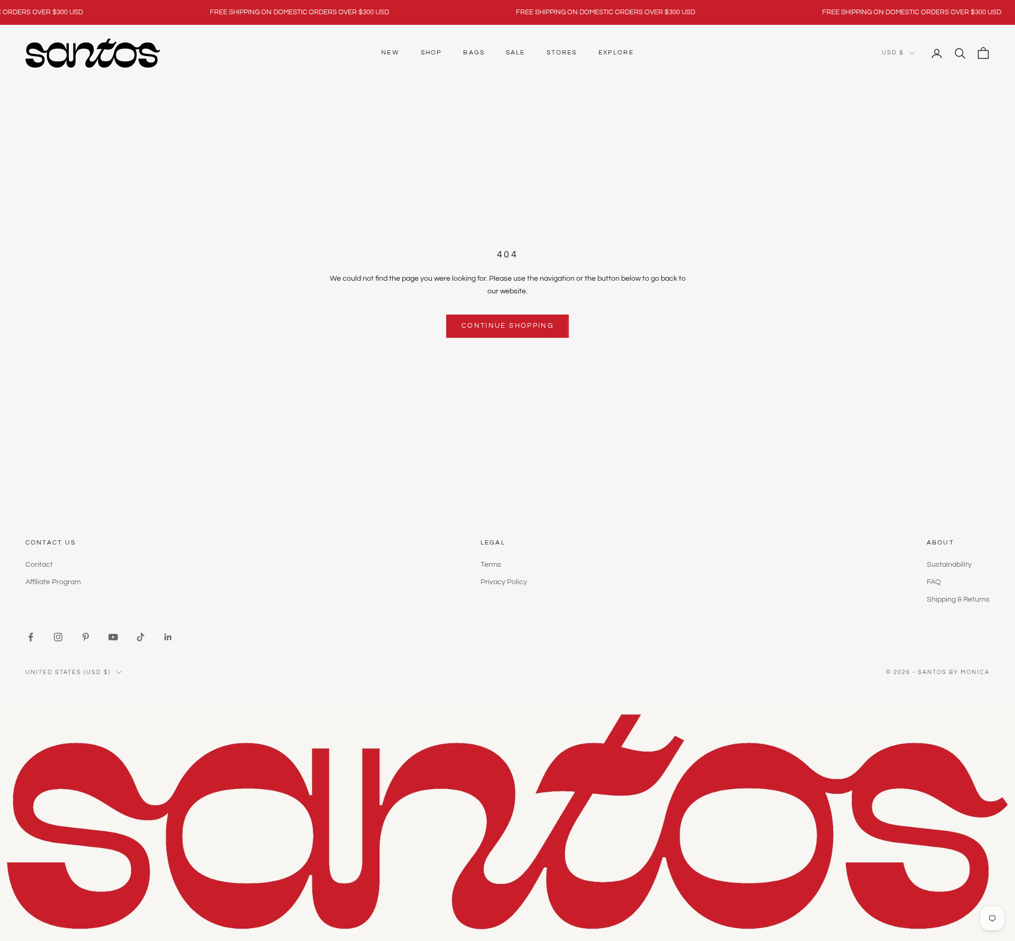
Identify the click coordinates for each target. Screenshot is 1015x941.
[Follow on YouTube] (113, 637)
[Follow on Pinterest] (85, 637)
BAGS (474, 52)
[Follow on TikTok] (140, 637)
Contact (39, 564)
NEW (390, 52)
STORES (562, 52)
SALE (515, 52)
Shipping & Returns (958, 599)
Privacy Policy (504, 582)
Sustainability (949, 564)
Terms (491, 564)
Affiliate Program (53, 582)
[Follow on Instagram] (58, 637)
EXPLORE (616, 52)
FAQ (934, 582)
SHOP (431, 52)
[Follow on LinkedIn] (168, 637)
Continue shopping (507, 325)
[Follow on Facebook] (30, 637)
